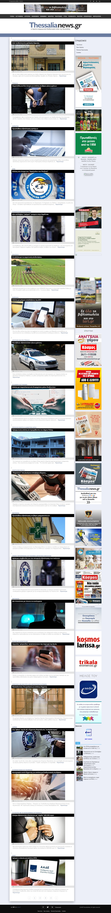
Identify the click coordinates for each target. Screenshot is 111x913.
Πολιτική (79, 16)
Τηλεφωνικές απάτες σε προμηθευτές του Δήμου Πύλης (32, 430)
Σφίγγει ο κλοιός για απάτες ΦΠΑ (24, 858)
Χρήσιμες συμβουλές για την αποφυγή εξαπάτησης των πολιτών (36, 558)
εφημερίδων (92, 606)
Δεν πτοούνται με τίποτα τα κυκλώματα (27, 601)
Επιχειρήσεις (88, 16)
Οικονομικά (35, 16)
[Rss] (52, 907)
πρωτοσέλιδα (86, 606)
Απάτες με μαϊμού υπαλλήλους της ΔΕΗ (26, 300)
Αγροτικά (27, 16)
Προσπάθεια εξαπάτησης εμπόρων (25, 129)
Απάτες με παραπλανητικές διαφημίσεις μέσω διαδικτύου (34, 387)
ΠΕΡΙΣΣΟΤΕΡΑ (97, 16)
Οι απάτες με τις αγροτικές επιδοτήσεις (27, 257)
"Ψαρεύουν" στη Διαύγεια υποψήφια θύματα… (29, 473)
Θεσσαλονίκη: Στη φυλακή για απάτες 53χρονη (29, 687)
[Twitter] (48, 907)
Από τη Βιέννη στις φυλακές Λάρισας (25, 43)
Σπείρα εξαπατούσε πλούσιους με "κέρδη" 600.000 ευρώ (33, 815)
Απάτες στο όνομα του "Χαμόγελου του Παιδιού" (30, 171)
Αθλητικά (51, 16)
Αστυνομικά (19, 16)
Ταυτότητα (79, 44)
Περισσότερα (62, 76)
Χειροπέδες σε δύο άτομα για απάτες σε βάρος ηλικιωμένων (34, 86)
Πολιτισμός (58, 16)
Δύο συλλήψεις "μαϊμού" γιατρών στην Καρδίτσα (30, 214)
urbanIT (19, 907)
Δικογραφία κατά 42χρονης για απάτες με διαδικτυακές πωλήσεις (36, 772)
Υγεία (65, 16)
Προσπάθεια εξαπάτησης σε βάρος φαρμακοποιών (31, 516)
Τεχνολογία (72, 16)
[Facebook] (43, 907)
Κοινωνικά (43, 16)
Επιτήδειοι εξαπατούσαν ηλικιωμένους (27, 343)
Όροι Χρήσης (80, 47)
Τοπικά (12, 16)
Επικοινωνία (58, 907)
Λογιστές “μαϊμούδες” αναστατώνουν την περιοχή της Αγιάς (34, 644)
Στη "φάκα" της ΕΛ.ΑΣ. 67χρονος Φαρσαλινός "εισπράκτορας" (34, 730)
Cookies (78, 52)
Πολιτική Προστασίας (82, 50)
